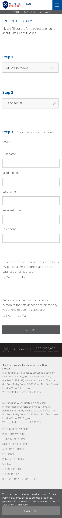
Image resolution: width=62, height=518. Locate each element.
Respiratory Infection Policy (19, 478)
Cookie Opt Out (11, 469)
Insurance (8, 454)
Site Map (7, 464)
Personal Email (12, 210)
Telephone (9, 229)
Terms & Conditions (14, 439)
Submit (31, 329)
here (11, 497)
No (24, 277)
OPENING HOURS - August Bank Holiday (31, 11)
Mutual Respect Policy (15, 444)
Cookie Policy (10, 473)
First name (9, 154)
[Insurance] (31, 349)
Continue (31, 511)
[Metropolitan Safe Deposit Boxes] (16, 5)
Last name (9, 191)
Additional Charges (14, 449)
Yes (8, 277)
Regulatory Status (13, 434)
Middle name (10, 173)
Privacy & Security (13, 459)
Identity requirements (15, 429)
